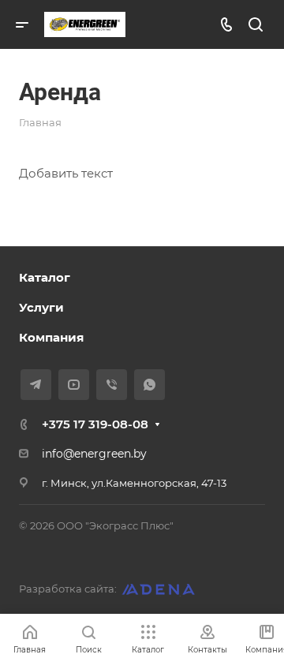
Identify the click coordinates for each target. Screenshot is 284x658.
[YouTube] (73, 384)
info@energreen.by (94, 454)
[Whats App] (149, 384)
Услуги (41, 307)
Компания (51, 337)
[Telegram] (36, 384)
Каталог (44, 277)
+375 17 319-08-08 (95, 424)
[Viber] (111, 384)
